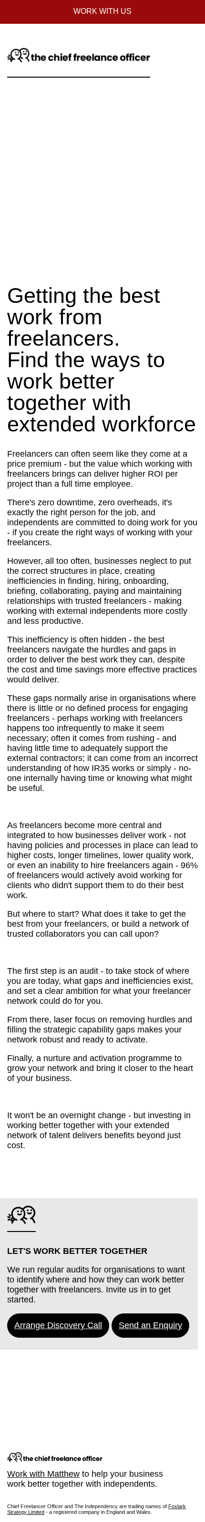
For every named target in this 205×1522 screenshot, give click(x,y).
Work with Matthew (43, 1474)
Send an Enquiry (150, 1325)
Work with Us (102, 11)
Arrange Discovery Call (58, 1325)
